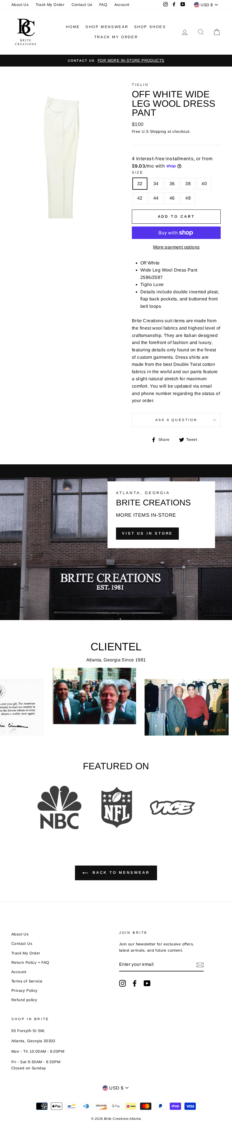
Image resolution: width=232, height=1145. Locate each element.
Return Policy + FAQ (30, 962)
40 (204, 183)
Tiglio (140, 85)
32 (140, 183)
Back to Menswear (119, 873)
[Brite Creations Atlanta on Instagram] (122, 983)
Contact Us (82, 5)
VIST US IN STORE (147, 533)
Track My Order (50, 5)
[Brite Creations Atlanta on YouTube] (147, 983)
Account (122, 5)
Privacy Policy (24, 990)
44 (156, 198)
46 (172, 198)
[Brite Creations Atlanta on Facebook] (134, 983)
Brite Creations (148, 320)
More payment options (176, 247)
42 (140, 198)
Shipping (158, 131)
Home (73, 27)
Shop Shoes (150, 27)
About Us (20, 5)
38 (188, 183)
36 (172, 183)
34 (156, 183)
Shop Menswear (106, 27)
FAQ (103, 5)
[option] (116, 60)
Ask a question (176, 420)
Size (137, 172)
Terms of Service (26, 981)
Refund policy (24, 1000)
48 (188, 198)
